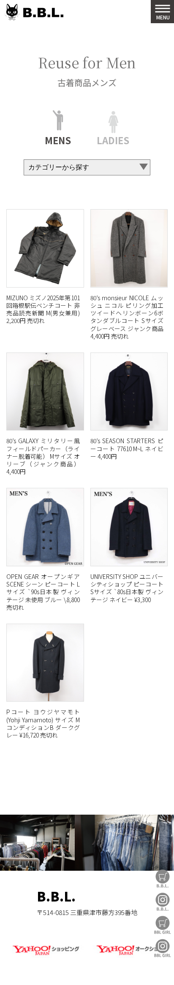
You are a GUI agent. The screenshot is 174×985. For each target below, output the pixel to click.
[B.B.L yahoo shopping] (45, 956)
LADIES (113, 139)
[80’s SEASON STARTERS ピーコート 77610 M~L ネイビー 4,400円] (129, 392)
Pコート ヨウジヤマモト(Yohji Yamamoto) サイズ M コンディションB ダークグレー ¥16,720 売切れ (43, 723)
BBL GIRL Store (162, 924)
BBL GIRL (162, 948)
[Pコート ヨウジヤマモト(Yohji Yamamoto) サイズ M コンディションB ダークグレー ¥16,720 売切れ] (45, 663)
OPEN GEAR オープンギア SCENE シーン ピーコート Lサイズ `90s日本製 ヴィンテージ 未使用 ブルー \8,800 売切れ (43, 591)
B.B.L (33, 12)
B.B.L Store (162, 878)
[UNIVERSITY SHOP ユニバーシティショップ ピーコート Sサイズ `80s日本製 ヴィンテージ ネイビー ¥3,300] (129, 527)
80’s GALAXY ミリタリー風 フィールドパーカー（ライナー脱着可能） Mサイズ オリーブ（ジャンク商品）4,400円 (43, 456)
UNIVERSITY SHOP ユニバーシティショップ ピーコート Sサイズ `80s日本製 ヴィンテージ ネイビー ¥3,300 (127, 588)
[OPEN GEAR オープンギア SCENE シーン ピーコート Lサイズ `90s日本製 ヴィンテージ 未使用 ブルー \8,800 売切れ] (45, 527)
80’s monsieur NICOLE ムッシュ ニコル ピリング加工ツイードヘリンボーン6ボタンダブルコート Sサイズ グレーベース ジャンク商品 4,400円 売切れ (127, 316)
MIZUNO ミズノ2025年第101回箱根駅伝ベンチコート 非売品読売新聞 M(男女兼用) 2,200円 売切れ (43, 309)
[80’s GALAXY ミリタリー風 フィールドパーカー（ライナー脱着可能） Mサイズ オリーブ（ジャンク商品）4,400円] (45, 392)
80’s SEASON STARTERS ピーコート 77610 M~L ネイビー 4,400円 (127, 448)
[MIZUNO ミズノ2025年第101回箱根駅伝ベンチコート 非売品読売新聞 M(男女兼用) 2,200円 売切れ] (45, 248)
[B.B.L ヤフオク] (128, 956)
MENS (58, 139)
